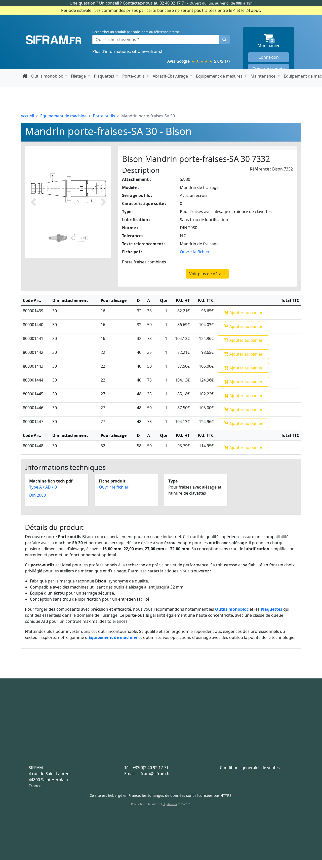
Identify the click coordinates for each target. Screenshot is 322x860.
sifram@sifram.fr (148, 51)
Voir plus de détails (207, 274)
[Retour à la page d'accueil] (25, 76)
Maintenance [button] (263, 76)
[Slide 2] (78, 238)
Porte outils (104, 116)
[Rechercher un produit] (224, 39)
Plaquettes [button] (104, 76)
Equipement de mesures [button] (220, 76)
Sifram (53, 40)
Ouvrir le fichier (195, 252)
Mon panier (273, 44)
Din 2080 (37, 495)
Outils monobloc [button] (47, 76)
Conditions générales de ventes (250, 767)
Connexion (268, 57)
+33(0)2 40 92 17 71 (151, 767)
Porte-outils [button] (134, 76)
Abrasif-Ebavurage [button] (171, 76)
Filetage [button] (79, 76)
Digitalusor (170, 804)
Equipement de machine (63, 116)
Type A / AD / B (43, 487)
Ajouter (245, 312)
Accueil (27, 116)
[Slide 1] (58, 238)
